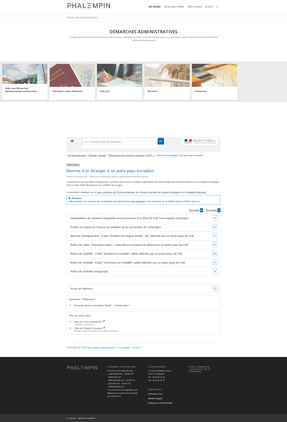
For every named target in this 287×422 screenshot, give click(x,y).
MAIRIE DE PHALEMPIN (86, 418)
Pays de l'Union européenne (88, 321)
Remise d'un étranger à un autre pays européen (180, 155)
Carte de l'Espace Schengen (88, 328)
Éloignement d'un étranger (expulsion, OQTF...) (132, 155)
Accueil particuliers (77, 155)
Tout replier (194, 210)
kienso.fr (136, 347)
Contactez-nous (155, 393)
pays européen (138, 201)
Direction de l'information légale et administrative (92, 347)
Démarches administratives (82, 17)
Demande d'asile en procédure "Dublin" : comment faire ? (102, 305)
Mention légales (155, 398)
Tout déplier (211, 210)
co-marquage (123, 347)
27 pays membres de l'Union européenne (114, 192)
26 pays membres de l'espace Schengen (160, 192)
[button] (143, 218)
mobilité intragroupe (196, 192)
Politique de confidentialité (160, 403)
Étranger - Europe (98, 155)
